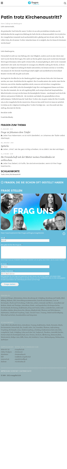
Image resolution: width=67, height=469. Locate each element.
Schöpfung (17, 332)
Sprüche (5, 146)
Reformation (5, 312)
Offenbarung (46, 334)
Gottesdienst (25, 305)
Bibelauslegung (50, 337)
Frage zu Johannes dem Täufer (15, 132)
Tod (34, 327)
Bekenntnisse (18, 298)
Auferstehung (54, 327)
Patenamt (54, 325)
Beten (25, 298)
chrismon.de (19, 352)
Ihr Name (4, 264)
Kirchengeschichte (53, 305)
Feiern (3, 23)
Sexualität (39, 327)
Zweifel (25, 327)
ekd (30, 337)
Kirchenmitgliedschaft (17, 334)
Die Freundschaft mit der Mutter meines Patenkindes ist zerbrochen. (28, 158)
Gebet (30, 327)
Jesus (19, 330)
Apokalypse (4, 339)
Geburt (36, 303)
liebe (59, 330)
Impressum (5, 371)
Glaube (60, 325)
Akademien (4, 354)
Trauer (41, 337)
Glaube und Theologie (14, 305)
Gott (56, 330)
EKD (14, 300)
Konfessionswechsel (48, 330)
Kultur (42, 307)
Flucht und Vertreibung (17, 303)
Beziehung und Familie (53, 298)
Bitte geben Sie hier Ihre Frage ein (11, 245)
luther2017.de (5, 349)
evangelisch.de (19, 349)
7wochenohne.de (20, 361)
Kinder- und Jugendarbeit (38, 305)
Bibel (62, 298)
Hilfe (64, 233)
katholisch (35, 337)
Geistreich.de (5, 359)
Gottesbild (54, 332)
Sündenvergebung (27, 330)
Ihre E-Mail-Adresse (7, 271)
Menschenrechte (19, 310)
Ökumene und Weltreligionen (50, 310)
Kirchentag (14, 307)
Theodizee (47, 332)
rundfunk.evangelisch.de (23, 356)
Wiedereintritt (5, 337)
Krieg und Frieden (34, 307)
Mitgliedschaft (35, 310)
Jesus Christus (30, 334)
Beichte (60, 332)
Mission (27, 310)
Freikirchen (29, 303)
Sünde (48, 325)
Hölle (22, 337)
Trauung (43, 312)
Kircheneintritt (6, 327)
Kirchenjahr (13, 330)
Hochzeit (38, 334)
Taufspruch (39, 332)
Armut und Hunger (7, 298)
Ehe (21, 327)
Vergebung (4, 330)
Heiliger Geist (15, 337)
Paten (7, 174)
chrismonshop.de (20, 354)
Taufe (3, 174)
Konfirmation (23, 307)
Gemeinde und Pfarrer (46, 303)
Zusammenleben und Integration (26, 315)
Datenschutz (25, 371)
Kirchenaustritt (15, 174)
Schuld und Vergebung (17, 312)
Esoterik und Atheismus (44, 300)
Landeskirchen (50, 307)
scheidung (37, 330)
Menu (2, 3)
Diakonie (9, 300)
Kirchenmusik (5, 307)
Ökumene (46, 327)
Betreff (3, 238)
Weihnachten (59, 337)
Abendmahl (13, 325)
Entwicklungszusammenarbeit (26, 300)
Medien (10, 310)
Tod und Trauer (35, 312)
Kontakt (14, 371)
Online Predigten (6, 352)
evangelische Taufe (7, 332)
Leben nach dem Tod (28, 332)
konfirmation (41, 325)
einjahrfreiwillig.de (21, 359)
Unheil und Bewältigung (55, 312)
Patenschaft (15, 327)
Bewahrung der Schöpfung (36, 298)
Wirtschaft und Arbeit (8, 315)
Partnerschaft (5, 334)
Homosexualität (56, 334)
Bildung (3, 300)
